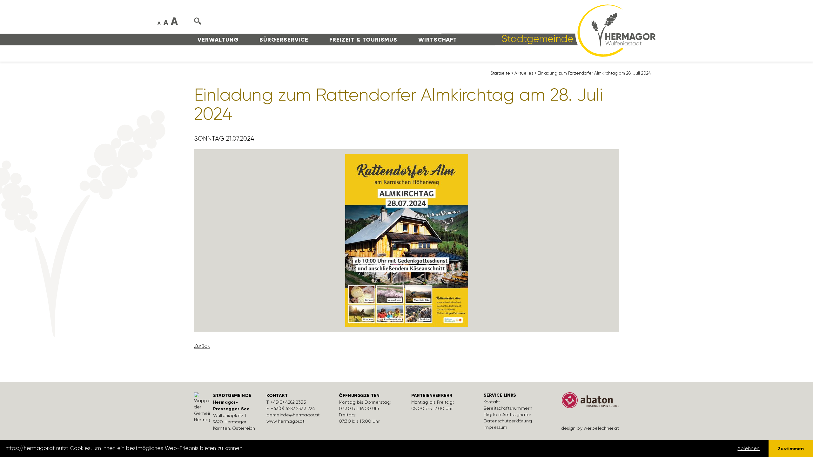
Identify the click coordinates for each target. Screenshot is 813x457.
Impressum (495, 427)
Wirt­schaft (437, 39)
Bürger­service (283, 39)
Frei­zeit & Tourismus (363, 39)
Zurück (202, 346)
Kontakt (492, 401)
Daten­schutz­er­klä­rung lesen (280, 448)
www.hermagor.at (285, 421)
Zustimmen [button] (791, 449)
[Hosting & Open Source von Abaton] (587, 402)
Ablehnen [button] (748, 448)
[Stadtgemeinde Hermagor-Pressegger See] (548, 30)
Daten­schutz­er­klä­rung (508, 420)
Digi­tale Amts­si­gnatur (507, 414)
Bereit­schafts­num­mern (508, 408)
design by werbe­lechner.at (590, 428)
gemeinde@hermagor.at (293, 414)
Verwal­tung (218, 39)
